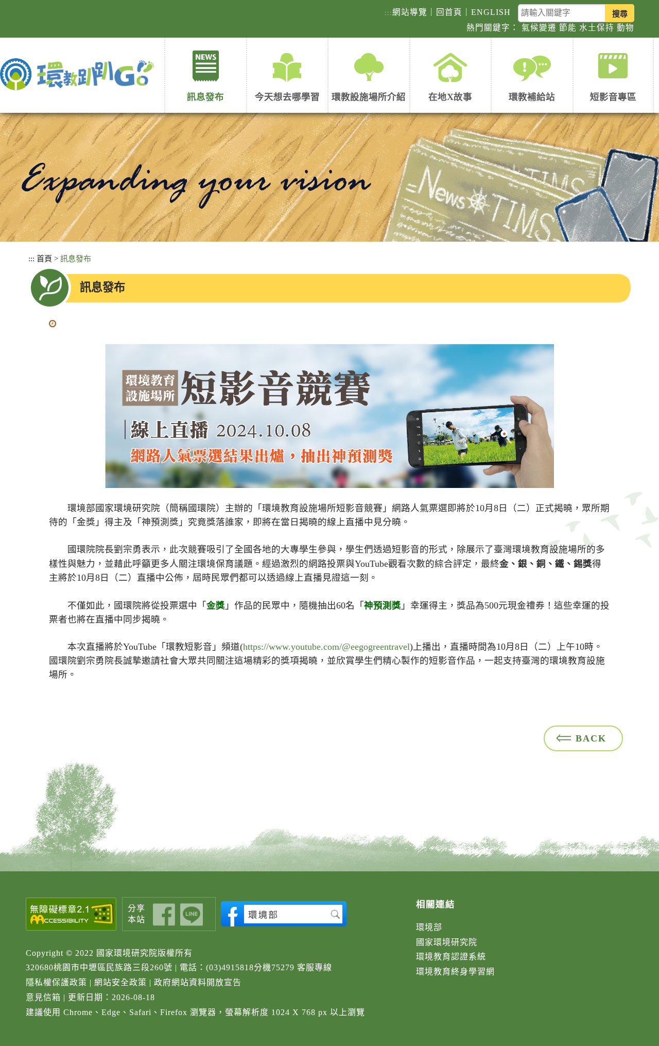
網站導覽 (409, 12)
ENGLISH (491, 12)
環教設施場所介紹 (369, 97)
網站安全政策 (120, 982)
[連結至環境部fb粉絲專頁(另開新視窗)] (283, 913)
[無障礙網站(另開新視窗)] (71, 914)
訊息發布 (205, 97)
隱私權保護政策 (56, 982)
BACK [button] (591, 738)
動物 (625, 27)
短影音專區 (613, 97)
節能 (568, 27)
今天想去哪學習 (287, 97)
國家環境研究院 (446, 942)
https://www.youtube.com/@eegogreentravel (326, 647)
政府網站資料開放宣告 (197, 982)
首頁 (44, 258)
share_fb (164, 914)
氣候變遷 (539, 27)
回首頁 (449, 12)
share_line (191, 914)
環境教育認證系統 (451, 956)
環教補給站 (532, 97)
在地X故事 (450, 97)
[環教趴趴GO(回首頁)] (79, 75)
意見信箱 (43, 997)
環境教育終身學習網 (455, 971)
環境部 (429, 927)
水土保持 (596, 27)
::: (388, 12)
